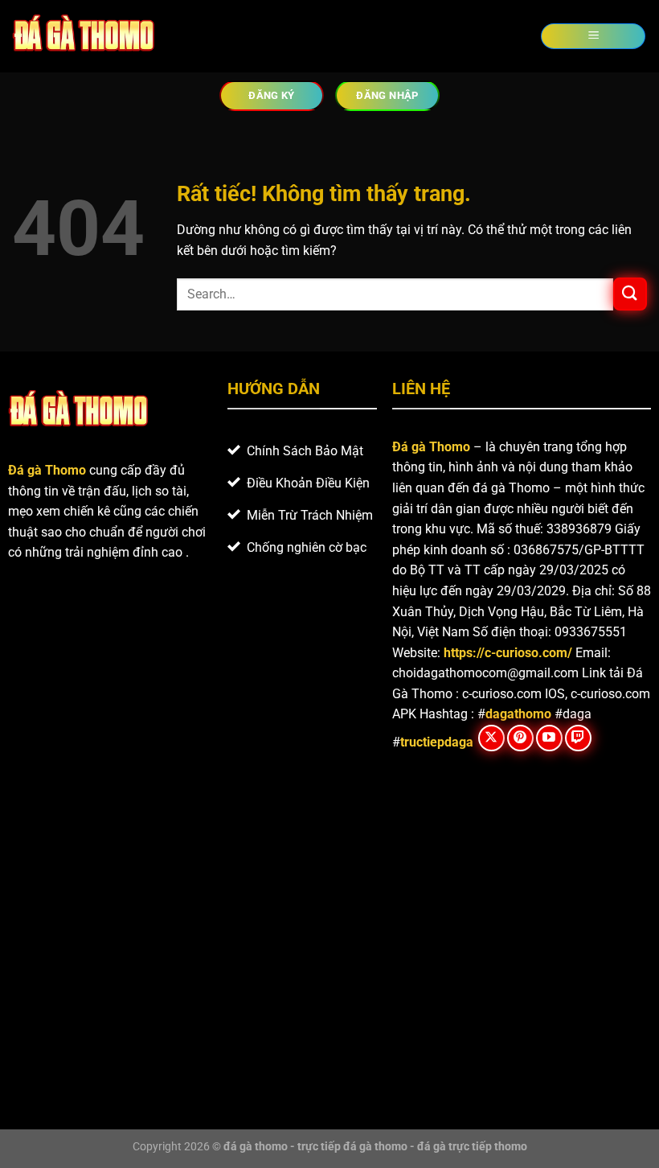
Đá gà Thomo (431, 446)
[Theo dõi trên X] (491, 738)
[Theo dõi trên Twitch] (578, 738)
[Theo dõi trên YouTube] (549, 738)
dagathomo (518, 714)
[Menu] (593, 36)
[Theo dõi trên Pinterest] (520, 738)
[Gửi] (630, 294)
